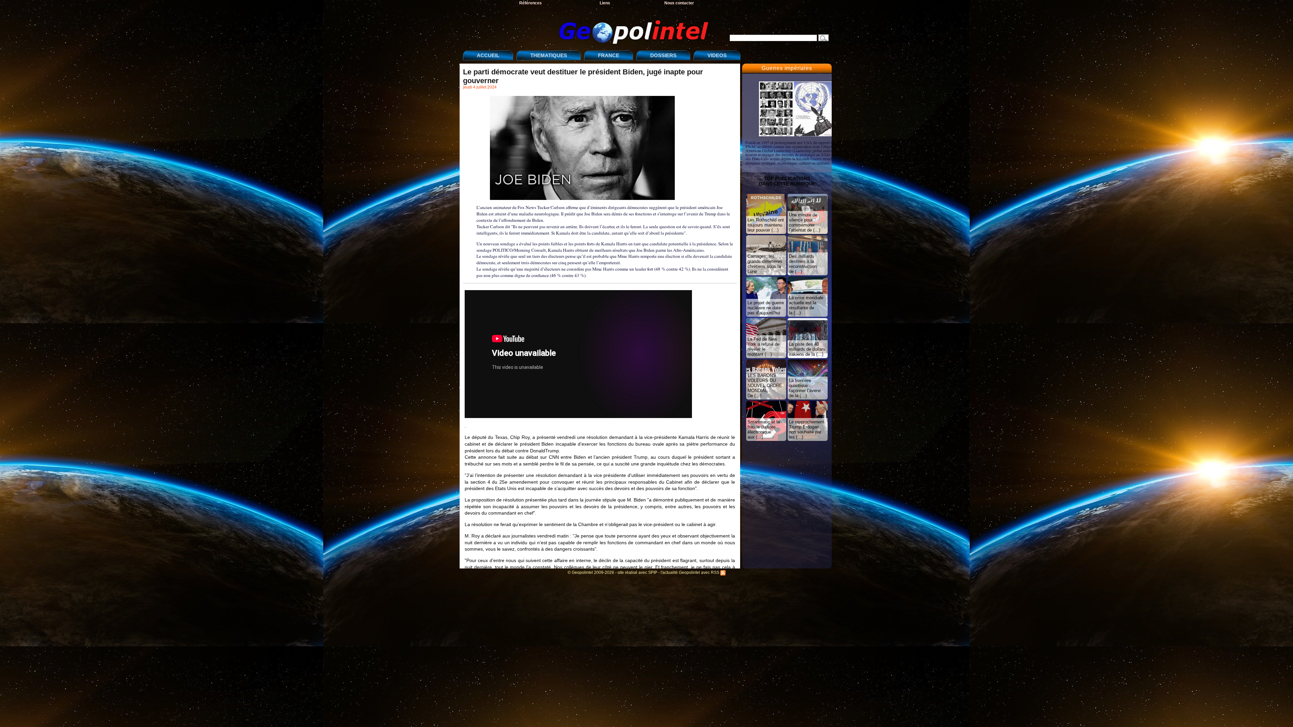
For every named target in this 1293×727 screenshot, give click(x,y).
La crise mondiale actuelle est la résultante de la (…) (806, 305)
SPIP (652, 572)
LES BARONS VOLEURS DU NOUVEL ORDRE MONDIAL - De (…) (765, 385)
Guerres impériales (787, 68)
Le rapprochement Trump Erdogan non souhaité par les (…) (806, 429)
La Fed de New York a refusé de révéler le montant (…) (764, 347)
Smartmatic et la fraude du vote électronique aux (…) (764, 429)
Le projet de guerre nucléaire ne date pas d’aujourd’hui (766, 307)
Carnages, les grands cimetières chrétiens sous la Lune (765, 264)
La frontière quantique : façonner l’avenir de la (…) (805, 388)
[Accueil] (587, 26)
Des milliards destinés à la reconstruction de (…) (803, 264)
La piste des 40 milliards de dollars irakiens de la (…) (807, 349)
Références (530, 3)
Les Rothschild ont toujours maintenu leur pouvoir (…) (766, 225)
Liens (605, 3)
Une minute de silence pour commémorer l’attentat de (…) (804, 222)
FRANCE (608, 55)
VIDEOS (717, 55)
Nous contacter (679, 3)
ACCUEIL (488, 55)
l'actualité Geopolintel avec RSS (690, 572)
